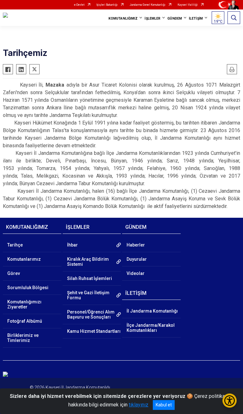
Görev (13, 273)
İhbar (72, 244)
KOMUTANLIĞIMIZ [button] (123, 18)
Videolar (136, 273)
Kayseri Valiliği (188, 4)
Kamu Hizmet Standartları (94, 331)
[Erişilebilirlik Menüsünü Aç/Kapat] (229, 400)
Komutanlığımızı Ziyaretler (24, 304)
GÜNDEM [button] (174, 18)
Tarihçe (15, 244)
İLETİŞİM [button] (196, 18)
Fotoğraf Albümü (24, 321)
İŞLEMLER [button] (152, 18)
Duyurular (137, 259)
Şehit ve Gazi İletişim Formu (88, 295)
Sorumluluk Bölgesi (27, 287)
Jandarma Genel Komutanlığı (147, 4)
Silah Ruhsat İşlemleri (89, 278)
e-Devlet (79, 4)
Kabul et (164, 404)
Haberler (136, 244)
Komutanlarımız (24, 259)
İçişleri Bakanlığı (107, 4)
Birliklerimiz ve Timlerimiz (23, 338)
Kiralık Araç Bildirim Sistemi (88, 262)
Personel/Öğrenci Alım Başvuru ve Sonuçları (91, 314)
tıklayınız (138, 405)
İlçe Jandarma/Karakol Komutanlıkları (151, 328)
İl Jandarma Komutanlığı (152, 311)
